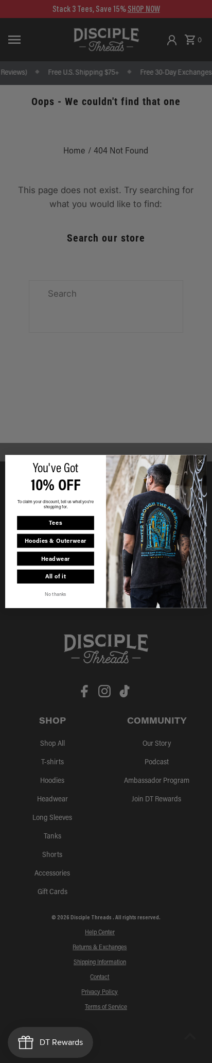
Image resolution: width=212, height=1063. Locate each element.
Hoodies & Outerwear (56, 541)
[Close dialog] (200, 461)
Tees (55, 523)
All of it (55, 576)
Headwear (55, 558)
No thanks (55, 594)
